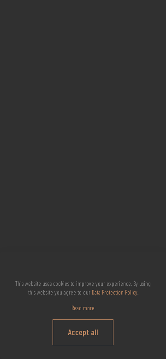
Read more (83, 308)
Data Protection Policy (114, 292)
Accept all (83, 332)
